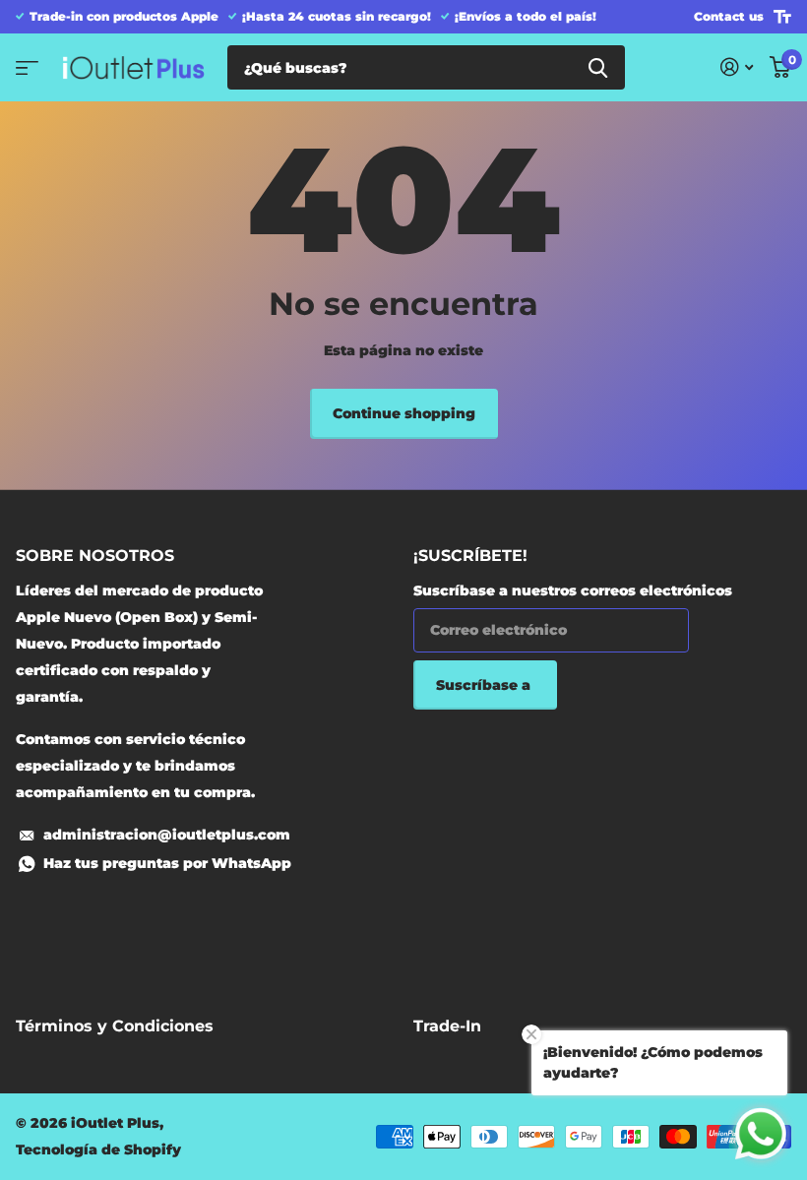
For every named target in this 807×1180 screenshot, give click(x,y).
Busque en (598, 67)
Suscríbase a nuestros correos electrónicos (572, 590)
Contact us (729, 16)
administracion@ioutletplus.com (166, 834)
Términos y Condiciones (115, 1026)
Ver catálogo (27, 67)
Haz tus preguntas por (167, 863)
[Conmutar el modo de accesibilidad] (782, 16)
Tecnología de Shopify (98, 1149)
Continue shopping (404, 413)
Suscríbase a (485, 685)
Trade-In (447, 1026)
